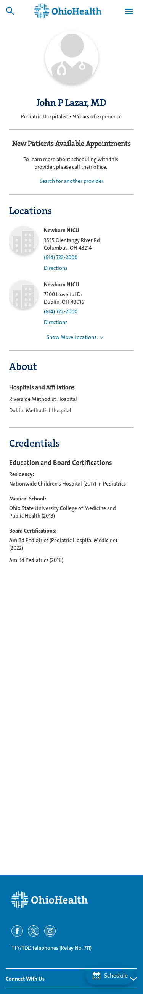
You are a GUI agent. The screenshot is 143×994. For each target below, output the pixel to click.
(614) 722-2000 (60, 257)
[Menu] (129, 12)
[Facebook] (17, 931)
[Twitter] (33, 931)
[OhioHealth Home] (71, 900)
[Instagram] (50, 931)
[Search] (10, 10)
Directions (55, 268)
